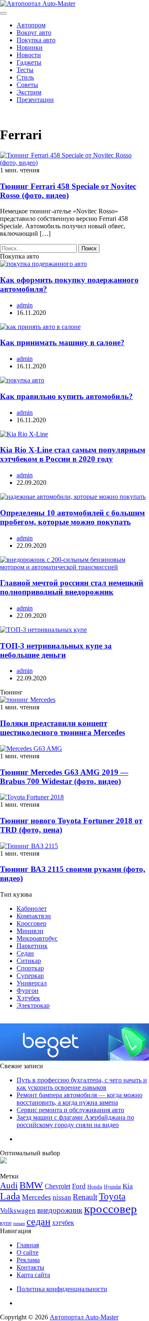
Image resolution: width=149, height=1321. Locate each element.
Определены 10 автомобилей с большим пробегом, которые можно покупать (72, 517)
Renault (85, 1197)
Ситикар (29, 960)
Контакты (30, 1267)
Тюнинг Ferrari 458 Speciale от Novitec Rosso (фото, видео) (68, 191)
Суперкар (30, 975)
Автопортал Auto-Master (84, 1317)
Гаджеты (29, 62)
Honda (94, 1186)
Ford (79, 1186)
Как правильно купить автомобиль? (66, 396)
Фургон (27, 990)
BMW (31, 1185)
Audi (9, 1185)
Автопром (31, 25)
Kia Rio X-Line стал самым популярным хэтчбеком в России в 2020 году (72, 454)
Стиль (25, 77)
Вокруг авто (34, 32)
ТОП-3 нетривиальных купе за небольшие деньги (56, 650)
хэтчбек (63, 1222)
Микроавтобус (37, 938)
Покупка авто (36, 40)
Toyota (112, 1196)
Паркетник (32, 945)
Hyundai (112, 1187)
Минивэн (30, 930)
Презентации (35, 99)
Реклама (28, 1259)
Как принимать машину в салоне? (62, 342)
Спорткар (30, 968)
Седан (25, 953)
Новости (29, 54)
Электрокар (33, 1005)
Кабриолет (32, 908)
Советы (27, 84)
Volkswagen (18, 1211)
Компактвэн (34, 915)
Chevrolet (57, 1186)
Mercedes (36, 1197)
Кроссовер (31, 923)
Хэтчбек (28, 998)
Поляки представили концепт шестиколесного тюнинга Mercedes (62, 728)
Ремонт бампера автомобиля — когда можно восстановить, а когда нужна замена (79, 1098)
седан (38, 1221)
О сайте (27, 1252)
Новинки (30, 47)
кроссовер (110, 1208)
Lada (10, 1196)
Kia (128, 1186)
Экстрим (29, 92)
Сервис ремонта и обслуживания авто (70, 1109)
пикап (19, 1223)
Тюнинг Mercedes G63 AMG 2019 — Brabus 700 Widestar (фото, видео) (64, 777)
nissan (62, 1197)
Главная (28, 1244)
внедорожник (59, 1210)
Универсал (32, 983)
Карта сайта (33, 1274)
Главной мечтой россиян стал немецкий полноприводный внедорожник (71, 587)
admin (25, 305)
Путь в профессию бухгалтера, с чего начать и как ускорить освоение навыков (82, 1084)
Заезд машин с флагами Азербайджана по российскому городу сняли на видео (75, 1121)
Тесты (25, 69)
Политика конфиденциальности (62, 1288)
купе (6, 1222)
